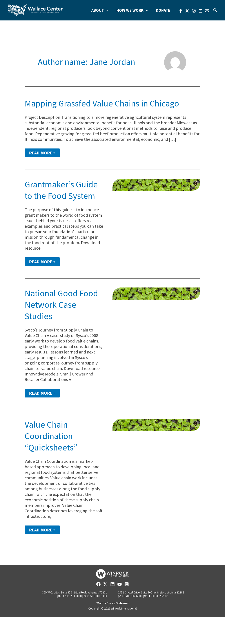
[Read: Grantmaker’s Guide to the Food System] (156, 184)
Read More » (42, 153)
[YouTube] (200, 11)
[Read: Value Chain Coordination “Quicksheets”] (156, 424)
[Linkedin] (112, 584)
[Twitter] (187, 11)
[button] (106, 10)
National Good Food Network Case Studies (61, 305)
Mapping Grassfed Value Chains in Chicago (102, 103)
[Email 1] (207, 11)
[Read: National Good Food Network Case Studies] (156, 293)
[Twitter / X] (105, 584)
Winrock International (124, 608)
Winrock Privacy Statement (112, 603)
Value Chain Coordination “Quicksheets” (51, 436)
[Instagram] (194, 11)
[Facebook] (181, 11)
